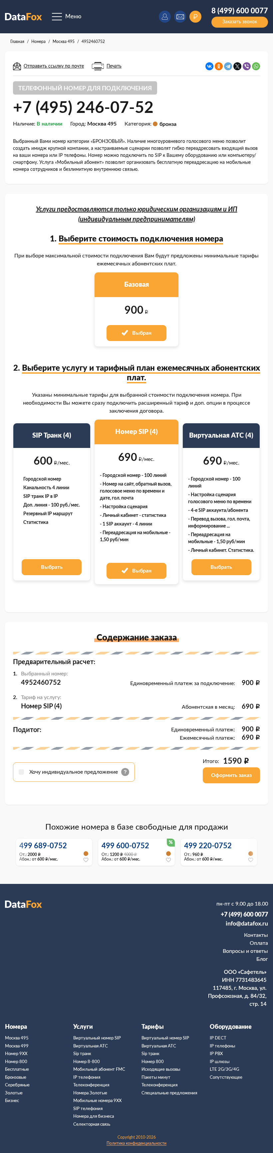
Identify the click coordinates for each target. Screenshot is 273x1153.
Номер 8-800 (86, 1062)
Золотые (14, 1093)
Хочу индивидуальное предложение (74, 772)
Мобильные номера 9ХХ (97, 1101)
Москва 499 (17, 1046)
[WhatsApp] (256, 66)
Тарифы (152, 1027)
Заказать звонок (239, 22)
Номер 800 (16, 1062)
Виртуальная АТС (90, 1046)
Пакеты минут (155, 1077)
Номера (16, 1027)
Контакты (256, 935)
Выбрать (52, 567)
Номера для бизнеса (93, 1116)
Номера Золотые (90, 1093)
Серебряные (17, 1085)
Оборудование (231, 1027)
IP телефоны (222, 1046)
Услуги (83, 1027)
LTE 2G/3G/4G (224, 1069)
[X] (237, 66)
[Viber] (247, 66)
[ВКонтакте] (209, 66)
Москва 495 (17, 1038)
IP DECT (218, 1038)
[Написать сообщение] (180, 17)
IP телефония (86, 1077)
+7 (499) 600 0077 (244, 915)
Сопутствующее (226, 1077)
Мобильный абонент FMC (99, 1069)
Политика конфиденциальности (136, 1143)
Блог (262, 959)
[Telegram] (228, 66)
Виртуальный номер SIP (97, 1038)
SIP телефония (88, 1109)
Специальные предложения (169, 1093)
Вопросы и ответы (245, 951)
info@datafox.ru (247, 924)
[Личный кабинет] (165, 17)
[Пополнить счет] (195, 17)
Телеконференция (91, 1085)
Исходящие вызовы (160, 1069)
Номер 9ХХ (16, 1054)
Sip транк (82, 1054)
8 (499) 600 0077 (239, 11)
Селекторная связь (91, 1124)
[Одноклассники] (219, 66)
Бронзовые (15, 1077)
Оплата (259, 943)
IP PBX (216, 1054)
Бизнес (12, 1101)
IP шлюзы (219, 1062)
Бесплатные (17, 1069)
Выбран (141, 333)
